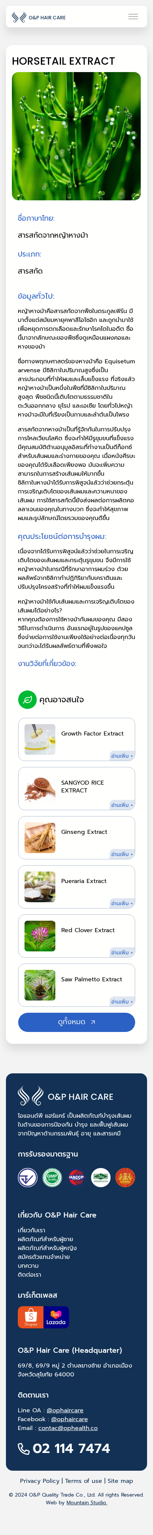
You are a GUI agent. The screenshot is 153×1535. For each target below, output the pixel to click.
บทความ (28, 1265)
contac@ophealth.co (68, 1428)
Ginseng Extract (84, 832)
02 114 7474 (71, 1448)
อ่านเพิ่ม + (123, 756)
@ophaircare (65, 1410)
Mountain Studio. (86, 1503)
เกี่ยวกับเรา (31, 1230)
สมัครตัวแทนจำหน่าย (44, 1257)
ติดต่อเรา (29, 1274)
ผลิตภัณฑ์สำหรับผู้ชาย (45, 1239)
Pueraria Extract (84, 881)
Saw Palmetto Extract (91, 979)
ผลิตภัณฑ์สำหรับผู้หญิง (47, 1248)
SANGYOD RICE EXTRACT (82, 786)
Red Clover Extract (88, 930)
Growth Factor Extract (92, 733)
